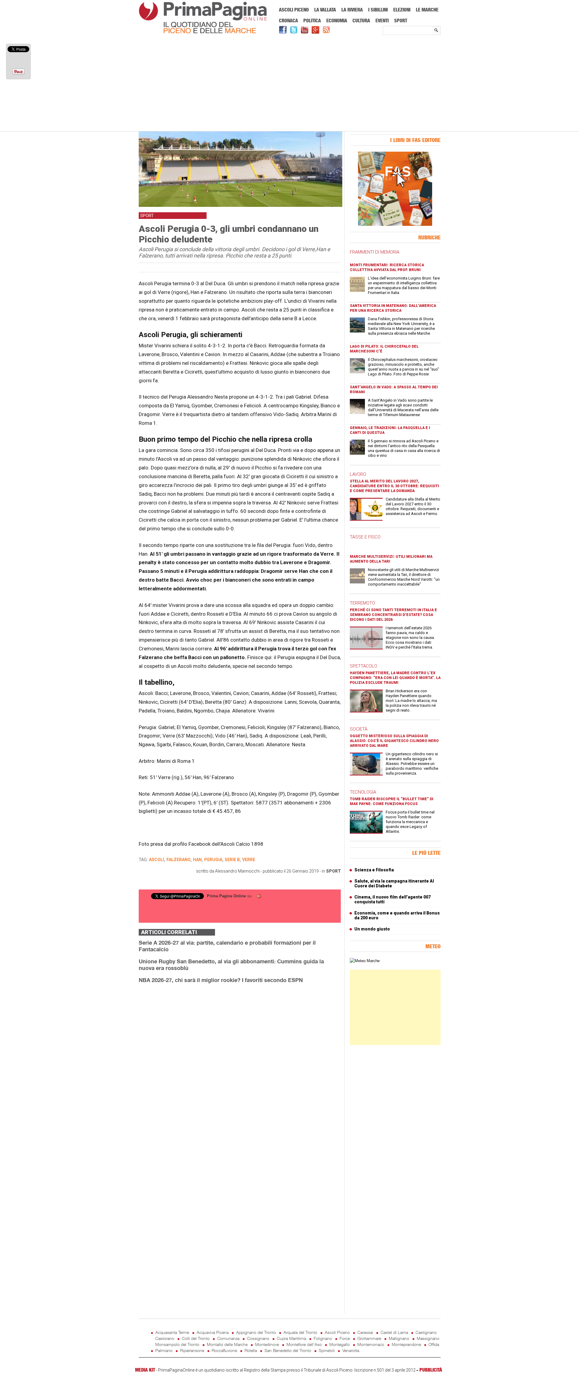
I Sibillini (378, 10)
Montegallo (339, 1344)
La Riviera (352, 10)
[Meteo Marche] (365, 961)
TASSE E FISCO (365, 537)
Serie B (232, 859)
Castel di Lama (394, 1332)
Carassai (365, 1332)
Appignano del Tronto (256, 1332)
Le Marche (427, 10)
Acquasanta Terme (172, 1332)
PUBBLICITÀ (430, 1370)
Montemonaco (370, 1344)
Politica (312, 20)
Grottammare (369, 1338)
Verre (248, 859)
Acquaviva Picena (213, 1332)
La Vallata (325, 10)
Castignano (426, 1332)
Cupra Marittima (291, 1338)
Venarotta (350, 1350)
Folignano (323, 1338)
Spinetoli (327, 1350)
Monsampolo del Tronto (177, 1344)
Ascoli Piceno (294, 10)
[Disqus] (240, 1064)
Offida (434, 1344)
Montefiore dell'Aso (304, 1344)
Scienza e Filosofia (374, 869)
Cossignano (258, 1338)
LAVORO (358, 474)
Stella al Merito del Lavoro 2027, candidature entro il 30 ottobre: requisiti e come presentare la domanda (394, 486)
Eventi (382, 20)
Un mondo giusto (372, 929)
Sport (400, 20)
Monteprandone (406, 1344)
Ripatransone (192, 1350)
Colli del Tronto (196, 1338)
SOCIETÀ (358, 729)
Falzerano (178, 859)
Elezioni (401, 10)
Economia (336, 20)
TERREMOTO (362, 603)
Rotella (251, 1350)
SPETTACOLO (363, 666)
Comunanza (228, 1338)
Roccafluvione (224, 1350)
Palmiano (163, 1350)
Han (197, 859)
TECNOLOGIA (363, 792)
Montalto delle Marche (227, 1344)
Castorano (164, 1338)
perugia (213, 859)
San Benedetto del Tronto (287, 1350)
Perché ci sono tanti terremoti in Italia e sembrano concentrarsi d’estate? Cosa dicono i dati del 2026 (393, 615)
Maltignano (399, 1338)
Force (345, 1338)
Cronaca (288, 20)
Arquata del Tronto (300, 1332)
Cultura (361, 20)
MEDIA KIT (145, 1370)
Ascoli (156, 859)
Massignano (428, 1338)
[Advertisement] (290, 83)
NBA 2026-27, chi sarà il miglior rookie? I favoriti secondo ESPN (221, 980)
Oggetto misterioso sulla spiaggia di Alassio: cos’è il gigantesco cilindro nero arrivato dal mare (394, 741)
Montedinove (267, 1344)
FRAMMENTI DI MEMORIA (374, 252)
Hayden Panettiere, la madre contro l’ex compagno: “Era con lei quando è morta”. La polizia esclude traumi (395, 678)
